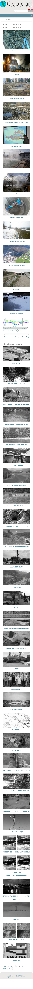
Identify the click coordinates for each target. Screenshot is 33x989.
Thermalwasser (16, 51)
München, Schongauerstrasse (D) (16, 811)
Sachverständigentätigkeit (16, 265)
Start (4, 966)
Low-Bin (16, 669)
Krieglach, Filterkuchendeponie (16, 546)
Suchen (31, 11)
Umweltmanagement (16, 313)
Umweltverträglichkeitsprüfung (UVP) (16, 122)
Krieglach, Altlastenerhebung (16, 526)
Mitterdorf (16, 750)
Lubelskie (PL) (16, 689)
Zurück (10, 966)
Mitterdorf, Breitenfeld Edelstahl (16, 770)
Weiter (5, 968)
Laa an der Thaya (16, 567)
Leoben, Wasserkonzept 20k (17, 648)
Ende (10, 968)
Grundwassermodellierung (16, 241)
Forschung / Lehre (16, 146)
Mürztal (16, 919)
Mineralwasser (16, 194)
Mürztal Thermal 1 (16, 939)
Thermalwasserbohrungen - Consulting (16, 337)
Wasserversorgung (16, 217)
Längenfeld (16, 587)
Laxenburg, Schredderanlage (16, 628)
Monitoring (16, 289)
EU (17, 170)
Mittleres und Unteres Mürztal (16, 790)
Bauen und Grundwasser (16, 98)
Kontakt (17, 977)
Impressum (10, 977)
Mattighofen (16, 730)
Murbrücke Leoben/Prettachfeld (16, 852)
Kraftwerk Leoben (16, 465)
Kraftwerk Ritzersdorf (16, 485)
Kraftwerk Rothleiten (16, 505)
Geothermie (16, 74)
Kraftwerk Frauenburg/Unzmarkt (16, 404)
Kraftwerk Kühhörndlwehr (16, 424)
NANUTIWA (16, 960)
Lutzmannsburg (16, 709)
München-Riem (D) (16, 831)
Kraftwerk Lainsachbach (16, 445)
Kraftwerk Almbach (16, 384)
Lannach (16, 607)
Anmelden (23, 977)
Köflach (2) (16, 363)
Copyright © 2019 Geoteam (16, 975)
